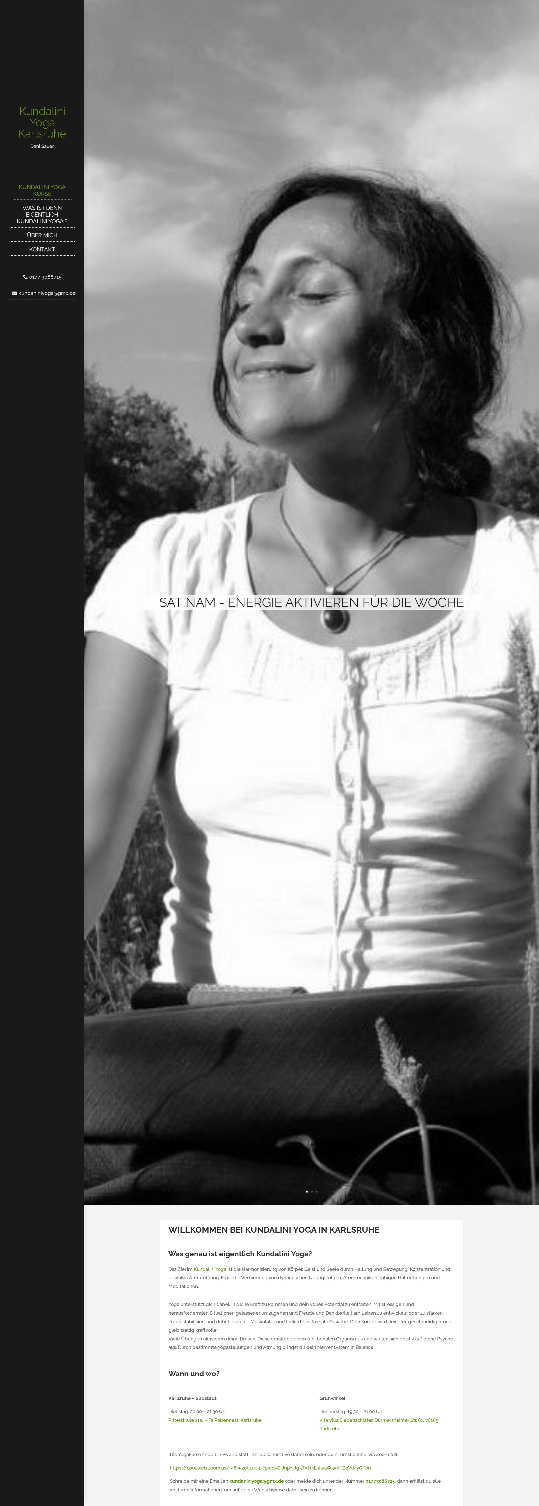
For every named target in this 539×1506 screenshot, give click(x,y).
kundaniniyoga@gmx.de (47, 293)
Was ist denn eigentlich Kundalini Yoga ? (42, 215)
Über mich (42, 235)
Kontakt (42, 249)
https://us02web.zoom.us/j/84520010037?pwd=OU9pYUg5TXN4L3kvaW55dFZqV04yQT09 (270, 1468)
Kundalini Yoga (210, 1269)
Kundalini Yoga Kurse (42, 190)
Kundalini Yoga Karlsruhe (42, 122)
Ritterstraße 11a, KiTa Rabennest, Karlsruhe (215, 1420)
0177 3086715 (45, 277)
